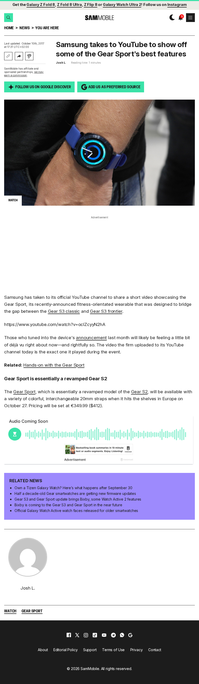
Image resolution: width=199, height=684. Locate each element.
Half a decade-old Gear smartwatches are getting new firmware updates (75, 493)
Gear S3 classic (64, 311)
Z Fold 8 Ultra (69, 4)
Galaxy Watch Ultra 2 (122, 4)
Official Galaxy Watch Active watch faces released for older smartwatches (76, 510)
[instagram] (85, 635)
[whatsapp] (122, 635)
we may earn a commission (24, 73)
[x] (77, 635)
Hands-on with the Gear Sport (53, 365)
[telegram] (113, 635)
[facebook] (69, 635)
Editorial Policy (65, 650)
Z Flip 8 (90, 4)
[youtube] (104, 635)
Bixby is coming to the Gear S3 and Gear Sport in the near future (68, 505)
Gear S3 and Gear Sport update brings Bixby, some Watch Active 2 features (78, 499)
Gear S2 (139, 391)
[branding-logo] (99, 18)
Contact (154, 650)
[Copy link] (8, 56)
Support (90, 650)
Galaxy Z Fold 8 (40, 4)
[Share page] (19, 56)
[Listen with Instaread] (29, 56)
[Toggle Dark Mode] (171, 17)
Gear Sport (24, 391)
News (24, 28)
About (43, 650)
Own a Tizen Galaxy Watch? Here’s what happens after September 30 (73, 488)
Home (9, 28)
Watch (10, 611)
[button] (8, 17)
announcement (91, 337)
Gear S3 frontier (106, 311)
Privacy (136, 650)
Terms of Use (113, 650)
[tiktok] (94, 635)
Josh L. (61, 62)
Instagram (177, 4)
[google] (130, 635)
